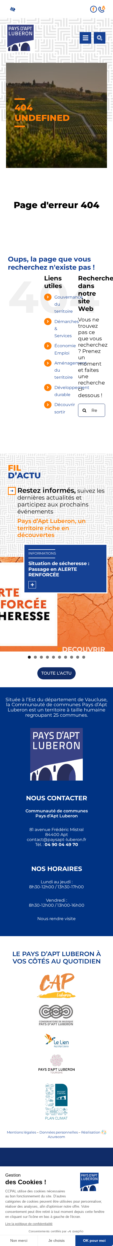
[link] (14, 9)
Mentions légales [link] (21, 1132)
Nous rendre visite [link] (56, 918)
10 (83, 657)
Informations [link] (42, 553)
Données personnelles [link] (58, 1132)
